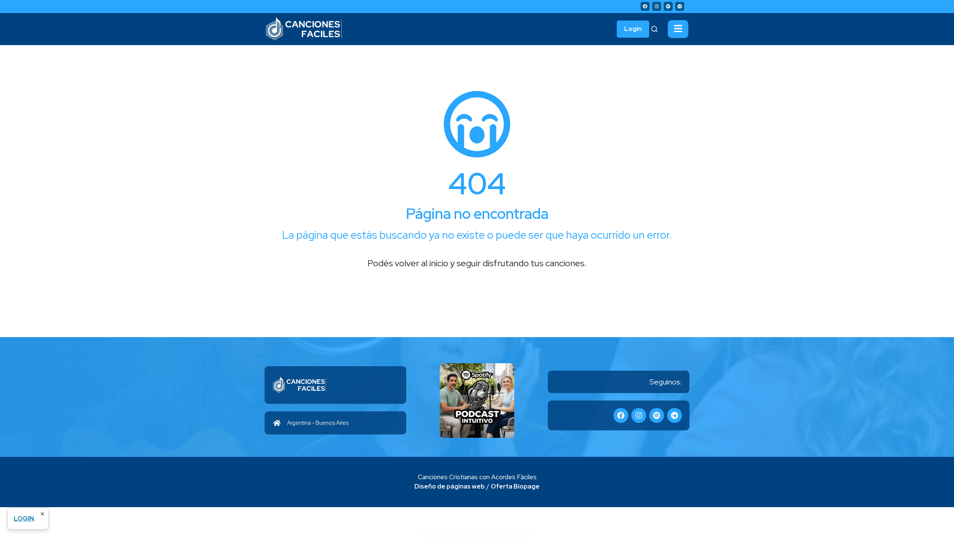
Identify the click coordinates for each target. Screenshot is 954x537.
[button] (678, 29)
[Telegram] (679, 6)
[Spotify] (668, 6)
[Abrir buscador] (654, 29)
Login (633, 29)
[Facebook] (645, 6)
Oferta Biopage (515, 486)
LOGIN (24, 518)
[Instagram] (656, 6)
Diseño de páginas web (449, 486)
